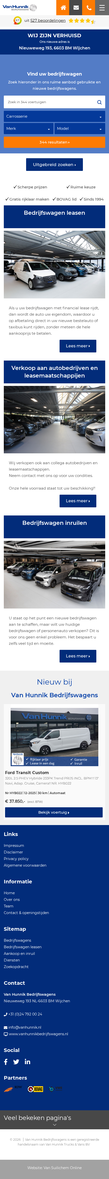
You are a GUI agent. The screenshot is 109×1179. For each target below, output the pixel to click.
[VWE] (58, 1090)
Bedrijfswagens (17, 940)
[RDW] (16, 1090)
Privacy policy (16, 858)
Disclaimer (13, 852)
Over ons (12, 899)
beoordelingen (48, 20)
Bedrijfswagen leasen (23, 947)
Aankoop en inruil (19, 953)
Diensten (12, 960)
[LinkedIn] (27, 1061)
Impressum (14, 845)
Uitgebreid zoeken (54, 164)
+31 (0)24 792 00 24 (24, 1014)
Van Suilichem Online (63, 1168)
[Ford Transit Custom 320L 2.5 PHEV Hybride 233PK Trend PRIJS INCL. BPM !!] (54, 762)
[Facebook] (6, 1061)
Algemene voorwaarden (25, 865)
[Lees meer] (54, 283)
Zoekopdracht (16, 966)
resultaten (54, 142)
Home (9, 893)
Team (8, 906)
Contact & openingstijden (26, 912)
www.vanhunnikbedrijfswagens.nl (38, 1034)
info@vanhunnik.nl (24, 1027)
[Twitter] (16, 1061)
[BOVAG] (38, 1090)
